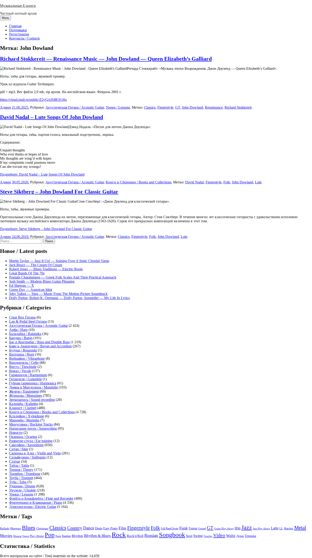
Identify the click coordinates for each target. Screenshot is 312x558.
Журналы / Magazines (25, 395)
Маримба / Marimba (24, 420)
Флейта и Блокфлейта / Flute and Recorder (41, 498)
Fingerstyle (165, 107)
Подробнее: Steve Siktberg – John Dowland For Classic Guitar (46, 229)
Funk (183, 528)
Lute (258, 182)
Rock (119, 534)
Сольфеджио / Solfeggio (27, 457)
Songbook (172, 534)
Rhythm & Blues (97, 536)
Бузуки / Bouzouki (23, 350)
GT (177, 107)
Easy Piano (110, 528)
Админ (5, 107)
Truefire (208, 536)
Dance (88, 528)
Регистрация (19, 34)
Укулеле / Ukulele (22, 490)
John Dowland (192, 107)
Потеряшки (18, 30)
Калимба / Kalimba (23, 404)
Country (74, 527)
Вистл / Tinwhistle (23, 367)
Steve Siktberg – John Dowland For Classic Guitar (59, 192)
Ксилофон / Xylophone (26, 416)
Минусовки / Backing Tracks (31, 424)
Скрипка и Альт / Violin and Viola (35, 453)
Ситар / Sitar (18, 449)
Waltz (230, 536)
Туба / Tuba (17, 482)
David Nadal (194, 182)
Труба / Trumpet (21, 478)
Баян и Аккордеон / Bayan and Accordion (40, 346)
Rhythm (77, 536)
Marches (288, 528)
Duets (98, 528)
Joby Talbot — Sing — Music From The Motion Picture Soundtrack (58, 294)
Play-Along (37, 536)
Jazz (246, 527)
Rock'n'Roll (135, 536)
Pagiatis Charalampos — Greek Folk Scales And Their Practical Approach (62, 277)
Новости (16, 433)
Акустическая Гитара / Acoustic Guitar (74, 107)
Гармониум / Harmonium (28, 375)
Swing (198, 536)
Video (219, 535)
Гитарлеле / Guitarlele (25, 379)
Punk (58, 536)
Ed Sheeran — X (21, 285)
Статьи (14, 461)
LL (281, 528)
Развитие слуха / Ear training (31, 441)
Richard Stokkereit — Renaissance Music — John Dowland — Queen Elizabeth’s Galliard (106, 59)
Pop (50, 534)
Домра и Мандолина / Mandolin (33, 387)
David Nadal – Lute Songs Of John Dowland (51, 117)
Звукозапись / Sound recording (32, 400)
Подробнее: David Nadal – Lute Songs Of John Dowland (42, 174)
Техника (250, 536)
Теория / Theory (21, 470)
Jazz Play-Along (261, 528)
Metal (300, 528)
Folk (226, 182)
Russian (151, 535)
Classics (150, 107)
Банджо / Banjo (20, 338)
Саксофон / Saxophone (26, 445)
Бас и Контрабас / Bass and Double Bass (39, 342)
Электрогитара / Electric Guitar (32, 507)
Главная (15, 26)
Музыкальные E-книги (18, 6)
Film (122, 528)
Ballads (4, 528)
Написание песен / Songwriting (33, 428)
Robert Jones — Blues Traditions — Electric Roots (46, 269)
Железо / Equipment (24, 391)
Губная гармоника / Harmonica (32, 383)
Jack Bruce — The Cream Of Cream (35, 265)
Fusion (193, 528)
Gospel (202, 528)
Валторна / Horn (21, 354)
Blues (28, 527)
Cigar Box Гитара (22, 317)
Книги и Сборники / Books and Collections (138, 182)
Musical (17, 536)
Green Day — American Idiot (30, 290)
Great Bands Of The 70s (27, 273)
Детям (240, 536)
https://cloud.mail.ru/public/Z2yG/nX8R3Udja (33, 100)
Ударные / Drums (22, 486)
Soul (189, 536)
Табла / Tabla (19, 465)
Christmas (42, 528)
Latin (274, 528)
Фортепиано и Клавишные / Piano (35, 502)
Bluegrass (15, 528)
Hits (238, 528)
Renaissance (214, 107)
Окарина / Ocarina (23, 437)
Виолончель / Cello (24, 363)
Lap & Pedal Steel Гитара (28, 321)
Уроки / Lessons (118, 107)
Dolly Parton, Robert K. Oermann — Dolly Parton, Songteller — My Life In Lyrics (69, 298)
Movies (6, 535)
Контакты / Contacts (24, 38)
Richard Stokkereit (238, 107)
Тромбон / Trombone (24, 474)
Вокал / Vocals (20, 371)
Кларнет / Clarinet (22, 408)
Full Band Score (169, 528)
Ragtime (66, 536)
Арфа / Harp (18, 330)
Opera (25, 536)
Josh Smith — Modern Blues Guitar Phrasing (41, 281)
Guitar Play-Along (224, 528)
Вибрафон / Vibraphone (27, 358)
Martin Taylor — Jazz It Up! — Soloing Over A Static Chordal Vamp (59, 261)
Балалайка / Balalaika (25, 334)
